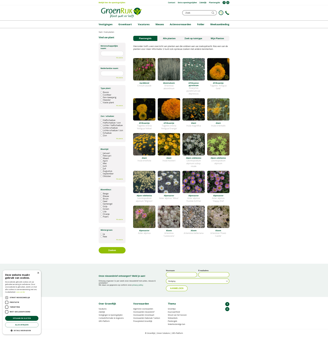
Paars (106, 217)
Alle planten (169, 38)
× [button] (38, 273)
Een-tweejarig (109, 97)
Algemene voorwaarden (143, 309)
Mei (105, 163)
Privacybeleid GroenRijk (142, 321)
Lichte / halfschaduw (113, 125)
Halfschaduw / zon (112, 123)
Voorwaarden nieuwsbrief (143, 312)
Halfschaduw (109, 120)
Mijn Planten (217, 38)
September (108, 174)
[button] (21, 330)
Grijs (105, 206)
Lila (104, 211)
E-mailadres (203, 270)
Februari (107, 156)
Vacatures (103, 309)
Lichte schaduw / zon (113, 130)
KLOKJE (221, 12)
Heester (107, 100)
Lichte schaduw (110, 128)
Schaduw (107, 133)
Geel (105, 201)
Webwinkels (173, 318)
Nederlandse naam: (110, 68)
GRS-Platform (104, 321)
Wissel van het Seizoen (177, 315)
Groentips (172, 309)
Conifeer (107, 95)
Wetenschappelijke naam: (109, 47)
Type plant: (106, 88)
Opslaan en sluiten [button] (22, 318)
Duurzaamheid (174, 312)
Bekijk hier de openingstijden (112, 2)
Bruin (105, 199)
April (105, 161)
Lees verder (20, 292)
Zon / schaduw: (107, 116)
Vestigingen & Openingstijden (111, 315)
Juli (104, 168)
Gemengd (107, 204)
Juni (105, 166)
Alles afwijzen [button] (22, 325)
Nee (105, 236)
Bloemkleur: (106, 189)
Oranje (106, 214)
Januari (106, 153)
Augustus (107, 171)
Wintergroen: (107, 230)
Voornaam (170, 270)
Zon (105, 135)
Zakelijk (102, 312)
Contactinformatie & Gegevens (111, 318)
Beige (106, 193)
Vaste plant (108, 102)
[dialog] (22, 302)
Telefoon (227, 12)
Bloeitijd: (105, 149)
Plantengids (145, 38)
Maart (106, 158)
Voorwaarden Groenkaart (143, 315)
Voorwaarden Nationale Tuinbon (146, 318)
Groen (106, 209)
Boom (106, 92)
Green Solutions (163, 333)
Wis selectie (119, 58)
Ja (104, 234)
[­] (224, 2)
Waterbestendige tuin (176, 324)
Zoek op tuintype (193, 38)
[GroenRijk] (122, 13)
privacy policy (137, 285)
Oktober (107, 176)
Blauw (106, 196)
